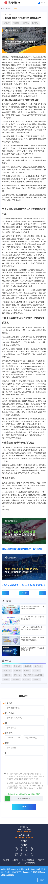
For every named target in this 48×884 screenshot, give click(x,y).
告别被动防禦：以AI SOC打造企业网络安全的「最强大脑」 (32, 639)
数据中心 (17, 671)
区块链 (6, 679)
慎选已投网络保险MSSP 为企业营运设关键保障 (32, 649)
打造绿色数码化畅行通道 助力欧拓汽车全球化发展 (22, 549)
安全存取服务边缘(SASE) (33, 675)
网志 (15, 9)
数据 (17, 666)
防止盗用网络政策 (28, 860)
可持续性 (36, 671)
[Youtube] (16, 854)
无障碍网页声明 (29, 863)
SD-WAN (15, 679)
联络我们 (24, 827)
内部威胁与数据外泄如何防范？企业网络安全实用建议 (32, 608)
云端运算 (7, 23)
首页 (2, 9)
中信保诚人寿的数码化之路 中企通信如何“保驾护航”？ (23, 585)
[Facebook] (16, 849)
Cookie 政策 (17, 863)
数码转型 (35, 23)
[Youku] (31, 854)
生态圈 (26, 671)
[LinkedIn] (21, 849)
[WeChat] (21, 854)
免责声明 (15, 860)
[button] (3, 3)
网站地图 (5, 860)
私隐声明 (41, 860)
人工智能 (7, 666)
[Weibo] (26, 854)
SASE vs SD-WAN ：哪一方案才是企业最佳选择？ (32, 618)
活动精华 (36, 679)
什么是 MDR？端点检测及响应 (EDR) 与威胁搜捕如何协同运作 (32, 628)
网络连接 (16, 23)
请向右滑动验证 (24, 799)
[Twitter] (26, 849)
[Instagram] (31, 849)
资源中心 (9, 9)
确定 (42, 880)
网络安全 (7, 675)
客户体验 (26, 23)
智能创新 (17, 675)
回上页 (24, 593)
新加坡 (43, 2)
